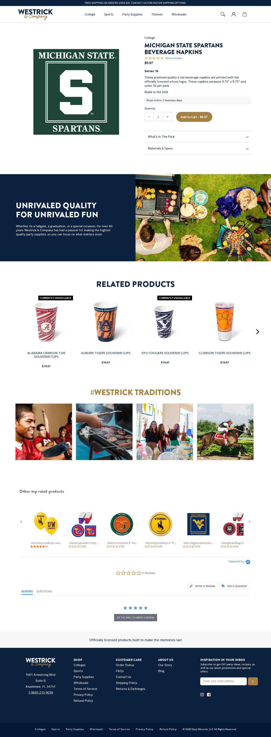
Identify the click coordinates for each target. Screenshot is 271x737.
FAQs (120, 671)
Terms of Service (85, 689)
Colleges (80, 665)
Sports (78, 671)
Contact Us (123, 677)
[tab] (202, 586)
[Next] (257, 331)
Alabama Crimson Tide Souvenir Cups (46, 355)
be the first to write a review (135, 617)
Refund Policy (83, 701)
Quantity (149, 108)
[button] (91, 14)
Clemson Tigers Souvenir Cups (225, 353)
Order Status (125, 665)
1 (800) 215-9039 (40, 692)
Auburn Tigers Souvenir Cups (106, 353)
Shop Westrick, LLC (202, 729)
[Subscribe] (253, 681)
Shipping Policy (126, 683)
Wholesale (81, 683)
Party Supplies (84, 677)
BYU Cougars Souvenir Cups (165, 353)
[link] (42, 434)
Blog (161, 671)
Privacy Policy (83, 695)
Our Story (165, 665)
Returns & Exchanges (130, 689)
